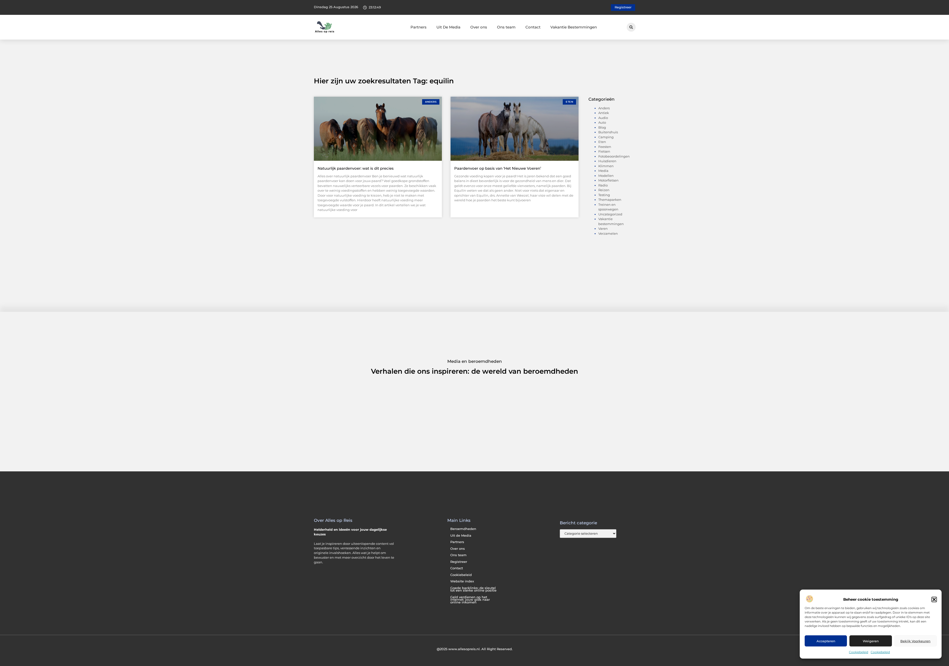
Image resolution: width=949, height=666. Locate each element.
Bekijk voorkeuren (915, 641)
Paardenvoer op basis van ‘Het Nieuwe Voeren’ (497, 168)
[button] (934, 599)
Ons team (506, 27)
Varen (603, 228)
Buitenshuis (608, 132)
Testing (604, 195)
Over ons (478, 27)
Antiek (603, 113)
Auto (602, 122)
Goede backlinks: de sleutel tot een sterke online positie (473, 589)
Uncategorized (610, 214)
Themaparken (609, 200)
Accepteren (826, 641)
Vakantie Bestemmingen (573, 27)
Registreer (458, 562)
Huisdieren (607, 161)
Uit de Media (460, 535)
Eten (602, 142)
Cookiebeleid (858, 652)
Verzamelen (608, 233)
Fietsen (604, 151)
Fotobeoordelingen (614, 156)
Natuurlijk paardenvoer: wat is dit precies (356, 168)
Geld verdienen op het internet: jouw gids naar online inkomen (470, 599)
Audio (603, 118)
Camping (606, 137)
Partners (418, 27)
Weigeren (871, 641)
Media (603, 171)
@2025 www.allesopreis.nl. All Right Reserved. (475, 649)
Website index (462, 581)
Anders (604, 108)
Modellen (606, 176)
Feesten (604, 147)
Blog (602, 127)
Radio (603, 185)
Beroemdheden (463, 529)
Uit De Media (448, 27)
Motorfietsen (608, 180)
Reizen (603, 190)
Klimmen (606, 166)
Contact (532, 27)
